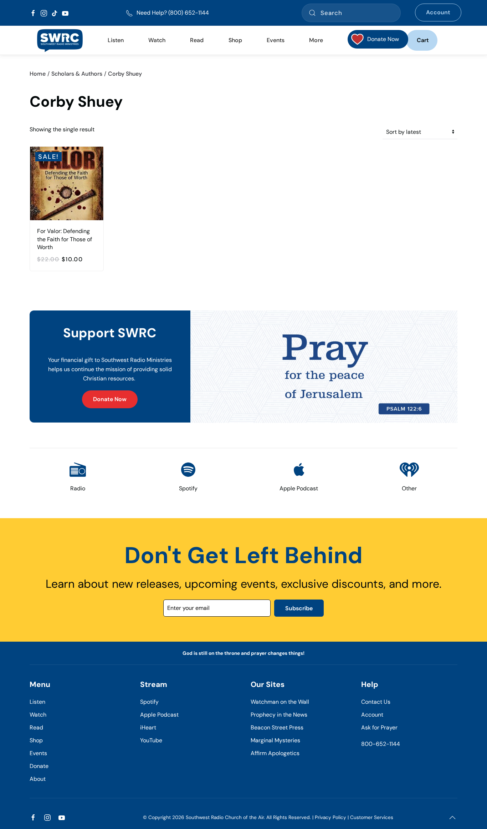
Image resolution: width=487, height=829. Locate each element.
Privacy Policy (330, 817)
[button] (452, 817)
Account (438, 12)
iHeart (148, 727)
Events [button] (275, 40)
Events (38, 753)
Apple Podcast (159, 714)
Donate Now (110, 399)
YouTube (151, 740)
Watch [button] (156, 40)
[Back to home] (60, 40)
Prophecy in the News (279, 714)
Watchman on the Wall (280, 702)
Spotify (149, 702)
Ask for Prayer (379, 727)
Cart (423, 40)
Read (36, 727)
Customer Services (371, 817)
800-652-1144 (380, 744)
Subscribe (299, 608)
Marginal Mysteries (275, 740)
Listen (116, 40)
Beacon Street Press (277, 727)
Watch (38, 714)
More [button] (316, 40)
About (38, 779)
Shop (235, 40)
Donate (39, 766)
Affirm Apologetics (275, 753)
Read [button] (197, 40)
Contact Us (375, 702)
